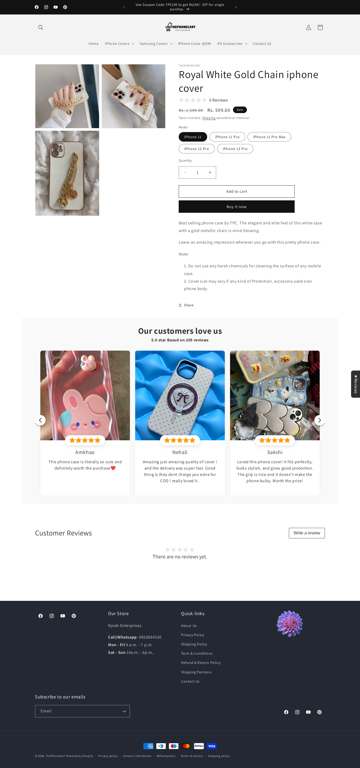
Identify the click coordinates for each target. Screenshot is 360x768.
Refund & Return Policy (200, 662)
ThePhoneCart (55, 756)
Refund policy (166, 755)
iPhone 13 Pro (235, 148)
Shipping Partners (196, 671)
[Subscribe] (124, 711)
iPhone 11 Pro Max (269, 136)
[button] (41, 27)
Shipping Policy (194, 643)
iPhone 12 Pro (196, 148)
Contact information (137, 755)
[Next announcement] (236, 7)
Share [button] (189, 305)
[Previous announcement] (124, 7)
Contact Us (190, 681)
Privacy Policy (192, 634)
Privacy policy (108, 755)
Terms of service (192, 755)
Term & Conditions (196, 653)
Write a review (307, 533)
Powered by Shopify (79, 756)
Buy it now (237, 206)
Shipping (209, 118)
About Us (189, 625)
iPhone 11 (193, 136)
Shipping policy (219, 755)
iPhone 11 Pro (227, 136)
